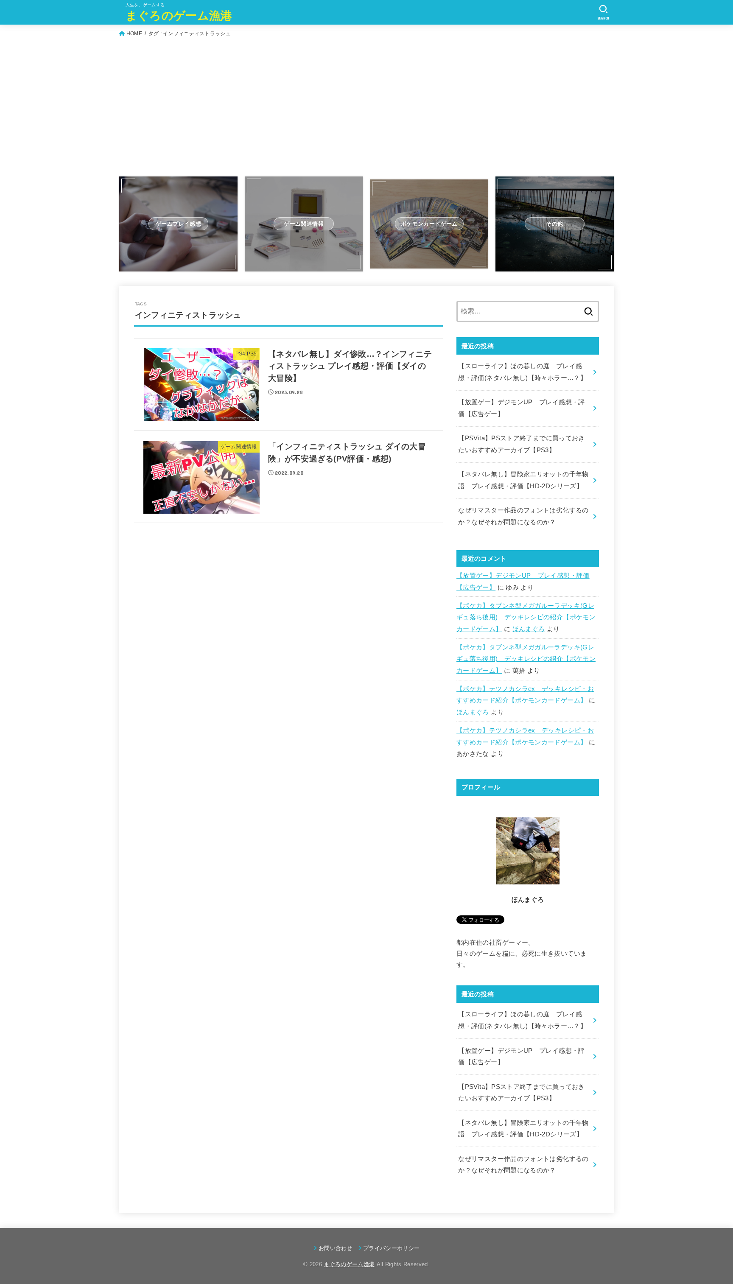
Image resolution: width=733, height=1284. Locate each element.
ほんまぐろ (528, 629)
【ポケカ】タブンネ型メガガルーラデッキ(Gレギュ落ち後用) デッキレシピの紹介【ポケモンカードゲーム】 (526, 617)
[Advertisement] (366, 109)
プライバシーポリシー (391, 1248)
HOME (134, 33)
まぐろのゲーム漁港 (179, 15)
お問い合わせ (336, 1248)
